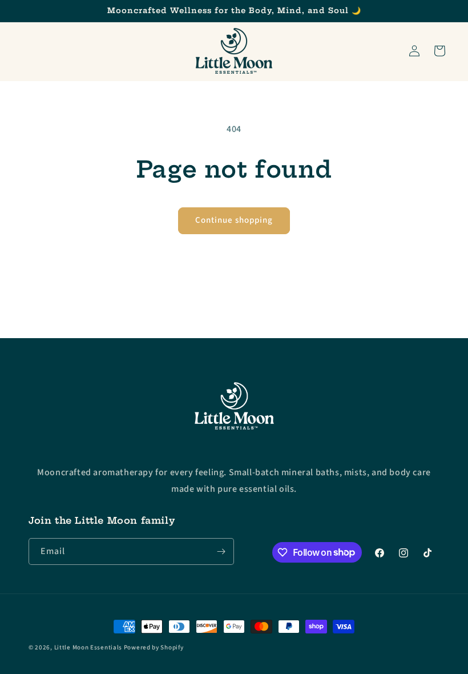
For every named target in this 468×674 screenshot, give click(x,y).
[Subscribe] (220, 551)
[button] (439, 50)
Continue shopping (234, 220)
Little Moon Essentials (88, 647)
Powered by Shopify (154, 647)
